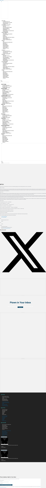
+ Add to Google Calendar (4, 216)
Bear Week (4, 35)
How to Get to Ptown (4, 404)
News (3, 41)
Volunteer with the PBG (5, 46)
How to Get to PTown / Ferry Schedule (7, 22)
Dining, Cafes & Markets (6, 28)
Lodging (3, 403)
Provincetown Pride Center (5, 400)
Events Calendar (5, 33)
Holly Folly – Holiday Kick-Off (6, 68)
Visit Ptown (3, 84)
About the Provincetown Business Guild (7, 42)
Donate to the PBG (5, 76)
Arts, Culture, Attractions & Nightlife (7, 27)
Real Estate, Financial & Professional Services (8, 30)
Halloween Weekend (5, 67)
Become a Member (5, 44)
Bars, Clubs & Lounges (4, 410)
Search (1, 80)
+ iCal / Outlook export (3, 217)
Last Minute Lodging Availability (6, 53)
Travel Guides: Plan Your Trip (6, 21)
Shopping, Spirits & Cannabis (6, 58)
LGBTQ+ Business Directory (6, 25)
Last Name (1, 483)
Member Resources (5, 73)
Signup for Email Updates (6, 77)
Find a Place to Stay (5, 23)
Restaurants (3, 418)
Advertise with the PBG (5, 45)
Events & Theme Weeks (5, 32)
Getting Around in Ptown (5, 399)
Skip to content (1, 0)
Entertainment (3, 411)
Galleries (3, 413)
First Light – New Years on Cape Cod (7, 39)
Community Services (5, 31)
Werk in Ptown (4, 72)
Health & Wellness (5, 59)
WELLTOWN (4, 26)
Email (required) (2, 480)
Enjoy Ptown (3, 54)
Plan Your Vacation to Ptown (5, 396)
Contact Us (4, 112)
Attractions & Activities (4, 409)
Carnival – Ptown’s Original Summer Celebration (8, 37)
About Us (3, 40)
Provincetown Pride (5, 98)
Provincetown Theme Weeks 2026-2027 (7, 63)
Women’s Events (5, 36)
